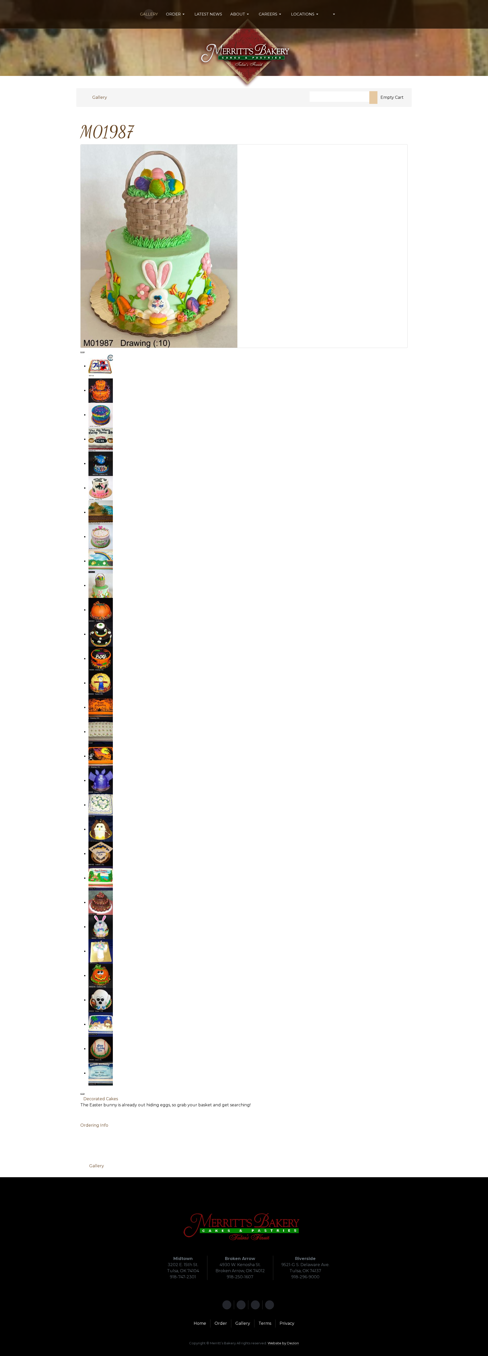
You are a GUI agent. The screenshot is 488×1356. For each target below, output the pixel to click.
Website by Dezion (283, 1343)
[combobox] (339, 96)
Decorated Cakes (100, 1098)
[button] (176, 14)
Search (373, 97)
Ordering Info (94, 1125)
